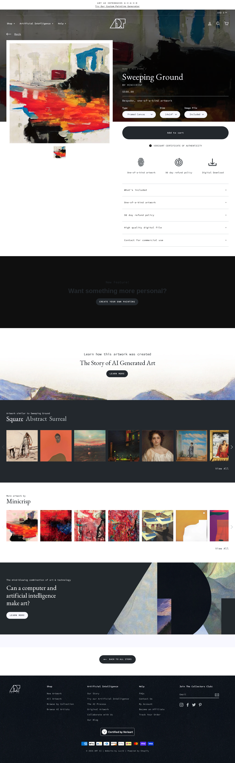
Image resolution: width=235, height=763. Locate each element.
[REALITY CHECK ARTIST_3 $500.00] (157, 526)
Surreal (58, 418)
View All (222, 468)
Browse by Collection (60, 704)
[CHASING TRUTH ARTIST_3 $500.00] (56, 526)
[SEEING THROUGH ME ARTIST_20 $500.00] (157, 446)
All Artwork (54, 698)
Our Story (93, 693)
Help (61, 23)
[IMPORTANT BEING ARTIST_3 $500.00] (191, 446)
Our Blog (92, 720)
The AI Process (96, 704)
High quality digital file (175, 227)
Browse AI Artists (58, 709)
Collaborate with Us (100, 714)
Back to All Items (120, 659)
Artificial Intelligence (36, 23)
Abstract (36, 418)
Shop (10, 23)
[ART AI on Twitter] (194, 705)
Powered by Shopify (138, 751)
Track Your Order (150, 714)
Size (162, 108)
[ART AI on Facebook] (188, 705)
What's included (175, 190)
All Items (138, 68)
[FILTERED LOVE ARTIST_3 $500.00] (22, 526)
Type (124, 108)
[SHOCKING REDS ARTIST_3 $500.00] (123, 526)
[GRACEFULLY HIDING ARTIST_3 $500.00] (90, 526)
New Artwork (54, 693)
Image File (190, 108)
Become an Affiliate (152, 709)
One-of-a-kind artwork (175, 202)
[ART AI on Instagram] (181, 705)
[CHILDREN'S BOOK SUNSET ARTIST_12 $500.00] (90, 446)
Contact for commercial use (175, 240)
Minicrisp (134, 85)
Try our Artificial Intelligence (108, 698)
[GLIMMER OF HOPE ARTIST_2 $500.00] (123, 446)
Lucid (121, 751)
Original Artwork (98, 709)
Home (125, 68)
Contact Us (146, 698)
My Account (146, 704)
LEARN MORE (17, 615)
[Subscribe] (217, 695)
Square (14, 418)
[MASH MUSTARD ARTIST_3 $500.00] (191, 526)
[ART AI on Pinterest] (200, 705)
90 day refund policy (175, 215)
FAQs (142, 693)
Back (17, 34)
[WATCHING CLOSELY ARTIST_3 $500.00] (56, 446)
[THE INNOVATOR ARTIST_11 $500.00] (22, 446)
